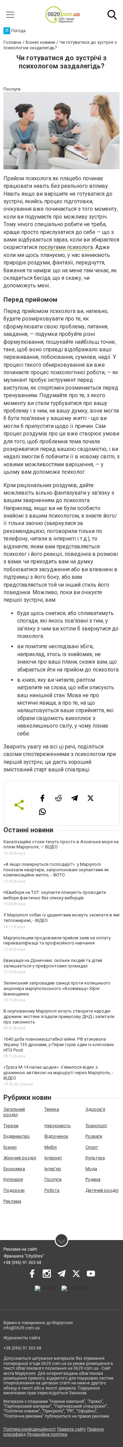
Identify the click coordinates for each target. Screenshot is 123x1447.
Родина (92, 1179)
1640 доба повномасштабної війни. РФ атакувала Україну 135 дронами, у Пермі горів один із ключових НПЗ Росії (58, 1044)
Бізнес (10, 1147)
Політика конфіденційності (29, 1429)
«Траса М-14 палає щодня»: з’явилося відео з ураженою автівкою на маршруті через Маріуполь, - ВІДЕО (58, 1072)
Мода (91, 1168)
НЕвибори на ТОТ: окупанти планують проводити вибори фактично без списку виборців (54, 895)
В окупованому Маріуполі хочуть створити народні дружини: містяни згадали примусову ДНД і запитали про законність (58, 1016)
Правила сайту (71, 1429)
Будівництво (16, 1136)
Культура (95, 1157)
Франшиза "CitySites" (23, 1256)
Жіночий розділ (19, 1157)
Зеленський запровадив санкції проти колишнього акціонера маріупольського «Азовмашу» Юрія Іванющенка (56, 988)
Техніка (51, 1109)
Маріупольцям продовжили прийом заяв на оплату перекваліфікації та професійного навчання (57, 940)
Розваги (93, 1136)
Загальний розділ (14, 1112)
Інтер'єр (52, 1168)
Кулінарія (13, 1179)
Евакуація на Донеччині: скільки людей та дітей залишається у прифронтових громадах (52, 963)
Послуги (53, 1179)
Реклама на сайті (20, 1249)
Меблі (50, 1147)
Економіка (14, 1168)
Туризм (10, 1125)
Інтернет (53, 1157)
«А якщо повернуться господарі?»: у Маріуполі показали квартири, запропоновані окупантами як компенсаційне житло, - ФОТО (56, 869)
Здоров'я (95, 1109)
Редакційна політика (47, 1434)
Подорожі (14, 1190)
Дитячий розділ (102, 1190)
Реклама (12, 1201)
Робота (51, 1190)
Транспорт (96, 1125)
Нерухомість (57, 1125)
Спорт (91, 1147)
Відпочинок (56, 1136)
